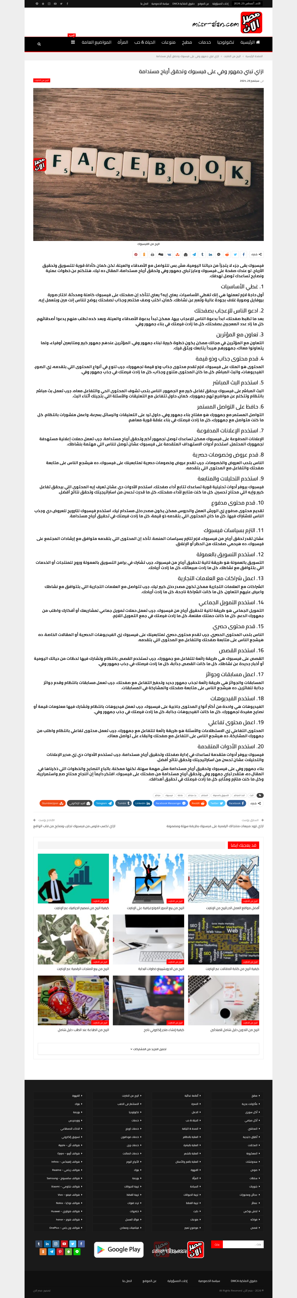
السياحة (194, 1186)
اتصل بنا (144, 3)
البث (252, 795)
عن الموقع (203, 3)
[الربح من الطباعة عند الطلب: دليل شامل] (73, 1000)
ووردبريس (74, 1120)
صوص (253, 1169)
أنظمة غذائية (191, 1095)
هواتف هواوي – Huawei (65, 1211)
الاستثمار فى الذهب (128, 1103)
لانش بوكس (250, 1211)
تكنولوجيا (225, 42)
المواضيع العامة (96, 42)
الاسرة (194, 1103)
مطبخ (187, 42)
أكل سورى (251, 1112)
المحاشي (252, 1128)
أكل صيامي (251, 1120)
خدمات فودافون (130, 1136)
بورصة (135, 1178)
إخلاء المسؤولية (220, 3)
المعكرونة (251, 1153)
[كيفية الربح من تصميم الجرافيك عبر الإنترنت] (73, 878)
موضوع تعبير (191, 1227)
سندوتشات (251, 1161)
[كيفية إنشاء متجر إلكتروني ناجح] (148, 1000)
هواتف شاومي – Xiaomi (65, 1186)
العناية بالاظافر (190, 1136)
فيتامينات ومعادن (129, 1227)
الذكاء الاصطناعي (70, 1128)
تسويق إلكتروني (71, 1136)
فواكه (253, 1219)
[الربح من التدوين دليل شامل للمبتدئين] (223, 1000)
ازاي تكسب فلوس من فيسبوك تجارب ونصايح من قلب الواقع (74, 826)
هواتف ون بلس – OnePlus (64, 1227)
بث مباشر (192, 795)
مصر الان (37, 1290)
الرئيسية (247, 42)
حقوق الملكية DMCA (183, 3)
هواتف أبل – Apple (69, 1145)
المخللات (252, 1145)
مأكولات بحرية (249, 1103)
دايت (195, 1211)
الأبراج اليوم (132, 1161)
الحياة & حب (144, 42)
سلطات (253, 1178)
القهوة (194, 1169)
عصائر (254, 1202)
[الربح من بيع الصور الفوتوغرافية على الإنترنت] (148, 878)
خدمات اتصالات (131, 1153)
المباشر (204, 795)
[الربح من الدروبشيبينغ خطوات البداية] (148, 939)
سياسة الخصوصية (160, 3)
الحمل (195, 1112)
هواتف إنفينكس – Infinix (66, 1161)
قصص (253, 1227)
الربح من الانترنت (42, 80)
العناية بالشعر (191, 1153)
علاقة (180, 795)
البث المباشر (239, 795)
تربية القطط (192, 1202)
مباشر (157, 795)
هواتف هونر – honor (68, 1219)
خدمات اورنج (132, 1128)
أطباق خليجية (250, 1136)
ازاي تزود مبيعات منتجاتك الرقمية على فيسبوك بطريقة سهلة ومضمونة (215, 826)
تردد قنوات (133, 1202)
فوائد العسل (132, 1219)
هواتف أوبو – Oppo (68, 1153)
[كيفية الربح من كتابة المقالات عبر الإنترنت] (223, 939)
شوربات (253, 1186)
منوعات (169, 42)
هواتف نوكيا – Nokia (68, 1202)
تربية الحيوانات (191, 1194)
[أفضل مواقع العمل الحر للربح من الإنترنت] (223, 878)
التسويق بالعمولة (221, 795)
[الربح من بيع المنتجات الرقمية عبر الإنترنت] (73, 939)
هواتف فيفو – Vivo (69, 1194)
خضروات (134, 1211)
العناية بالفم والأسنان (186, 1161)
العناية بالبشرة (191, 1145)
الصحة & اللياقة (190, 1128)
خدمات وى (133, 1145)
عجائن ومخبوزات (248, 1194)
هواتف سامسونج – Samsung (63, 1178)
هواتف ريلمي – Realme (66, 1169)
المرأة (123, 42)
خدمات (205, 42)
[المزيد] (73, 42)
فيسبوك (169, 795)
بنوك (136, 1169)
